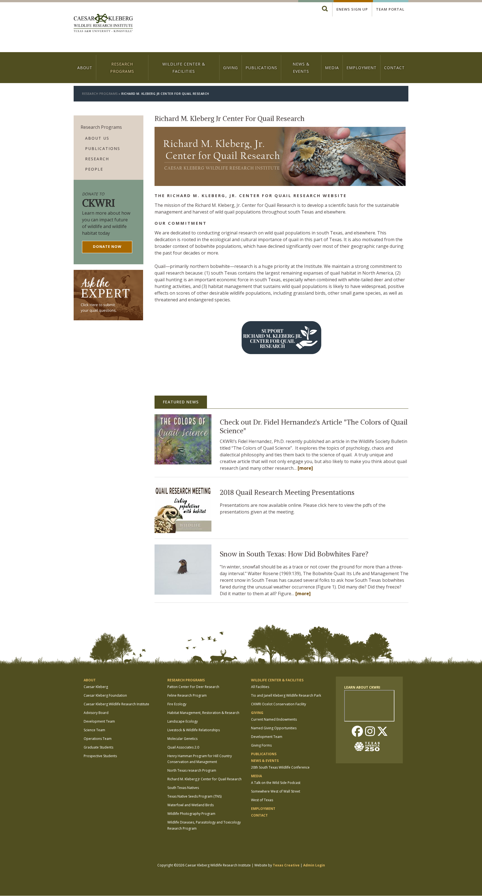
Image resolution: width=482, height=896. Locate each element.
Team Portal (390, 9)
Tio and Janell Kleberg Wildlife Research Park (286, 695)
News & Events (301, 67)
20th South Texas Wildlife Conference (280, 767)
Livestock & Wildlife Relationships (193, 730)
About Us (97, 138)
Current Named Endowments (274, 719)
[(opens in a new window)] (157, 311)
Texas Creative (286, 865)
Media (332, 67)
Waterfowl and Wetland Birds (190, 805)
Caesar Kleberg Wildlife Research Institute (116, 704)
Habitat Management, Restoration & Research (203, 712)
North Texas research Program (191, 770)
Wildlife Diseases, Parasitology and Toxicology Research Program (204, 825)
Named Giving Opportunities (274, 728)
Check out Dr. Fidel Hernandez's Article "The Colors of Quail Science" (314, 426)
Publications (261, 67)
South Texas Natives (183, 787)
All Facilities (260, 686)
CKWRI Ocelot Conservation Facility (278, 704)
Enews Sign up (352, 9)
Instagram (370, 732)
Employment (361, 67)
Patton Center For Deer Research (193, 686)
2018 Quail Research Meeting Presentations (287, 492)
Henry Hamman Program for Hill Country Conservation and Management (199, 759)
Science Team (94, 730)
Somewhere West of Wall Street (275, 791)
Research (97, 158)
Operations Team (98, 738)
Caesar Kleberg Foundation (105, 695)
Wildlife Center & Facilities (183, 67)
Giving (230, 67)
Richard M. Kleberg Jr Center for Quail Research (204, 779)
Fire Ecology (176, 704)
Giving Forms (261, 745)
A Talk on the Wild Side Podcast (275, 782)
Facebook (357, 732)
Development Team (99, 721)
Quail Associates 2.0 (183, 747)
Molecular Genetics (182, 738)
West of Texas (262, 800)
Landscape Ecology (182, 721)
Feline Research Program (187, 695)
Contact (394, 67)
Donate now (107, 246)
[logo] (103, 23)
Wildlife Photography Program (191, 813)
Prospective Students (100, 756)
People (94, 169)
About (84, 67)
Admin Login (314, 865)
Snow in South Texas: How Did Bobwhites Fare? (294, 554)
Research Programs (122, 67)
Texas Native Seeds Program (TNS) (194, 796)
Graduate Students (98, 747)
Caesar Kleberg (96, 686)
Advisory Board (96, 712)
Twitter (382, 732)
